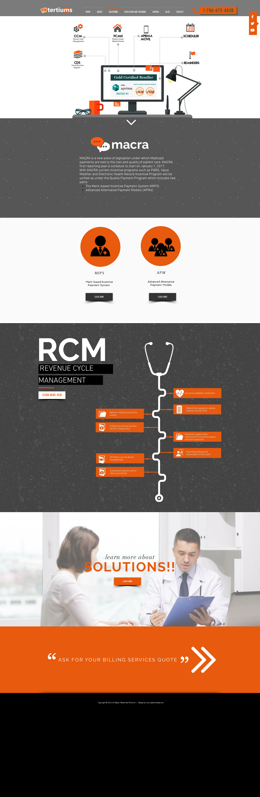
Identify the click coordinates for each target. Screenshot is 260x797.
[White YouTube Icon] (252, 30)
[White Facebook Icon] (252, 16)
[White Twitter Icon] (252, 23)
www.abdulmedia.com (155, 703)
